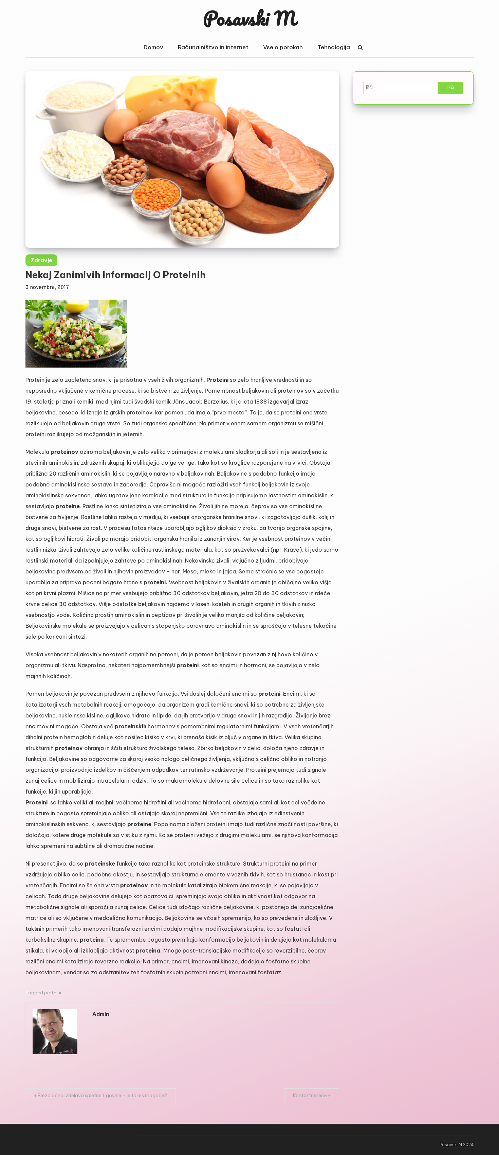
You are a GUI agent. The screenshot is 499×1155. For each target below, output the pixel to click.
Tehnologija (333, 47)
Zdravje (41, 260)
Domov (153, 47)
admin (100, 1014)
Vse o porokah (283, 47)
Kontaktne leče (310, 1095)
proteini (52, 992)
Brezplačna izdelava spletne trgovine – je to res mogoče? (102, 1095)
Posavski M (249, 18)
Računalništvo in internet (213, 47)
